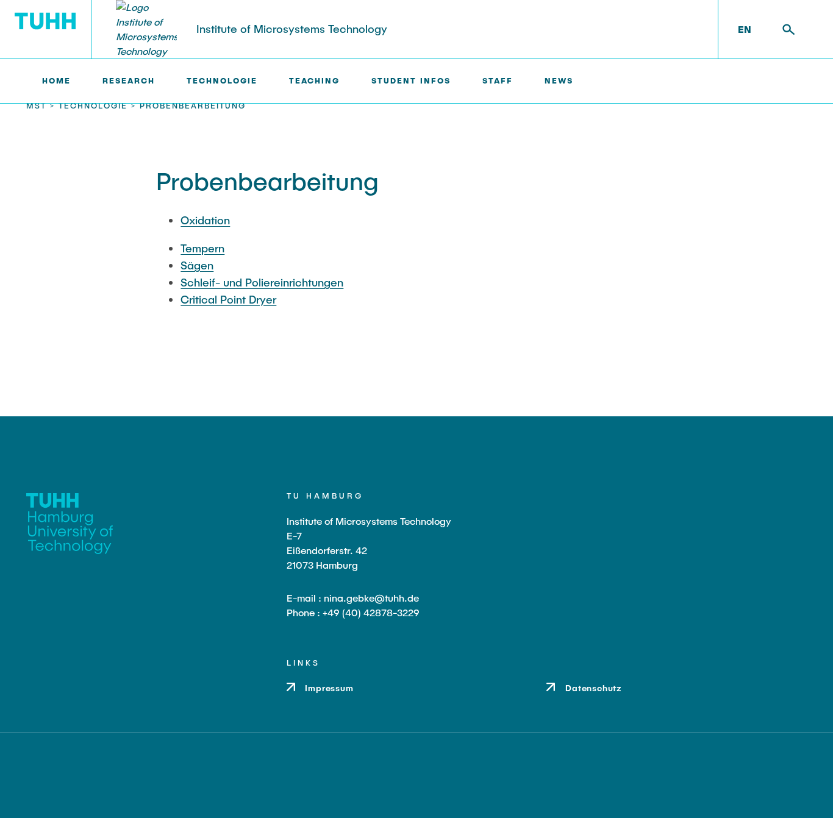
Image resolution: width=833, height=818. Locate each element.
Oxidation (205, 220)
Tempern (202, 248)
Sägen (197, 265)
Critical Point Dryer (228, 299)
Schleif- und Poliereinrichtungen (262, 282)
